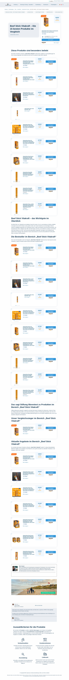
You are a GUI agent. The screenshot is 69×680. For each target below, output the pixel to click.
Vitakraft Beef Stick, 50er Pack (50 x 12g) (29, 109)
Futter (15, 9)
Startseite (6, 9)
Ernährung (15, 4)
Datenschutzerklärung (35, 672)
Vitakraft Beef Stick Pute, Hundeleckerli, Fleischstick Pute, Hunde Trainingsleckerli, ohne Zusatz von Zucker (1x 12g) (28, 126)
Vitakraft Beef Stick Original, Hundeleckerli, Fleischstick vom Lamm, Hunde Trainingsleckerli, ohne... (50, 31)
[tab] (13, 102)
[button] (63, 4)
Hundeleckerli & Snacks (25, 9)
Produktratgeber (54, 4)
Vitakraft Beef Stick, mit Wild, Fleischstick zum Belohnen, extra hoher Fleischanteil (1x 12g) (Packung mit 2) (28, 205)
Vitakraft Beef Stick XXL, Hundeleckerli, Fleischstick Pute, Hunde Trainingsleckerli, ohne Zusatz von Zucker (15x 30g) (28, 142)
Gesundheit (31, 4)
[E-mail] (13, 574)
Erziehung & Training (24, 4)
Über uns (41, 672)
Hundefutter (19, 9)
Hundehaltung (38, 4)
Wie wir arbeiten (46, 672)
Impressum (29, 672)
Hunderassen (45, 4)
